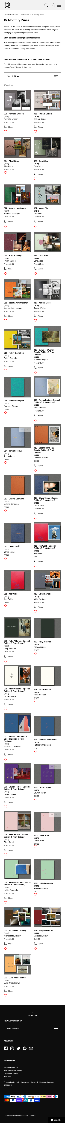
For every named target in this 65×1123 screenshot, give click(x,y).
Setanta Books (22, 1115)
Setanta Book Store (11, 15)
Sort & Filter (13, 76)
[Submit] (56, 1028)
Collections (25, 15)
